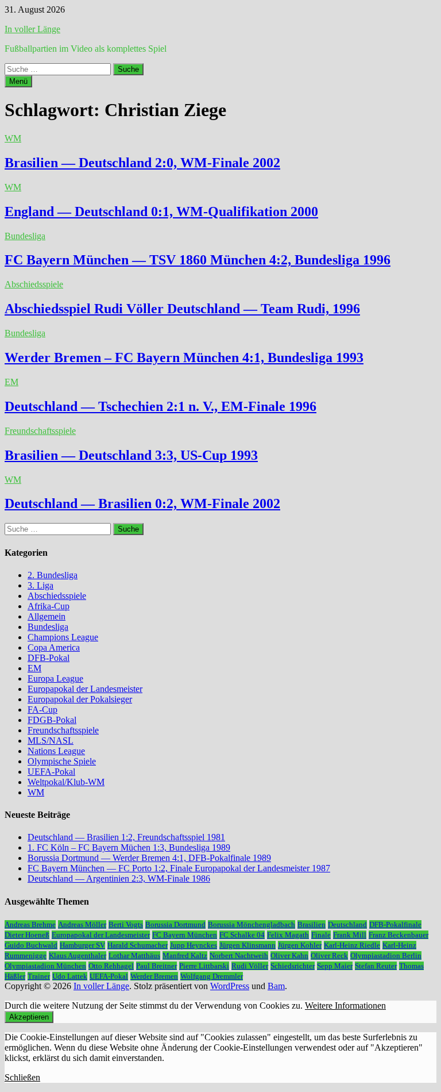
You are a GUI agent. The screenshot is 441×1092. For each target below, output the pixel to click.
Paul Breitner (156, 966)
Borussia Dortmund (175, 924)
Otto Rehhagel (111, 966)
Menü (18, 81)
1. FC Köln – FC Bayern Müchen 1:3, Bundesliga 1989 (129, 847)
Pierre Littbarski (204, 966)
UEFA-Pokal (51, 771)
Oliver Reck (329, 955)
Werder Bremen (154, 976)
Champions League (63, 637)
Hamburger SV (82, 945)
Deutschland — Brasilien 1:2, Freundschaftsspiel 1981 (126, 837)
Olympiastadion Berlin (385, 955)
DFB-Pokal (48, 658)
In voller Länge (32, 29)
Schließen (22, 1077)
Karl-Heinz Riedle (352, 945)
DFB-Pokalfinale (395, 924)
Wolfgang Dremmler (211, 976)
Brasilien (311, 924)
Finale (321, 934)
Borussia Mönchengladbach (251, 924)
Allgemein (46, 616)
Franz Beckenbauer (398, 934)
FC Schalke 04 (242, 934)
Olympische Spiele (62, 761)
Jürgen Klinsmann (247, 945)
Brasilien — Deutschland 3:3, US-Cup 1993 (131, 455)
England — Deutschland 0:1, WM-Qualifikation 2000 (161, 211)
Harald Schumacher (137, 945)
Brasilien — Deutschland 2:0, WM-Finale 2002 (142, 162)
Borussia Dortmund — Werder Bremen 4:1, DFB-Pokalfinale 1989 (149, 858)
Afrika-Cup (48, 606)
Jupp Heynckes (193, 945)
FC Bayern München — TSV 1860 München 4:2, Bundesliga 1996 (197, 259)
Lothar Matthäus (134, 955)
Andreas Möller (82, 924)
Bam (276, 986)
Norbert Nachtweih (239, 955)
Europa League (55, 678)
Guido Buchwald (31, 945)
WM (13, 138)
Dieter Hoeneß (27, 934)
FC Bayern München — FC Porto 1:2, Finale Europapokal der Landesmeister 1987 (179, 868)
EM (11, 382)
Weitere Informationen (345, 1005)
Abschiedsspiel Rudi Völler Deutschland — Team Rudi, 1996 (182, 308)
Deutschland (347, 924)
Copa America (54, 647)
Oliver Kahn (289, 955)
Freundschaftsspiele (40, 431)
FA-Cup (42, 709)
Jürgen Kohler (300, 945)
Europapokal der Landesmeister (85, 689)
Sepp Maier (335, 966)
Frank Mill (349, 934)
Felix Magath (288, 934)
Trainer (39, 976)
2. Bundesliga (53, 575)
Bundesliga (25, 236)
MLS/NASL (51, 740)
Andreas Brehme (30, 924)
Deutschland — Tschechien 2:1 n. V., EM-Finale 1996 (160, 406)
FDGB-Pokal (52, 720)
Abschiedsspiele (34, 284)
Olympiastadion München (45, 966)
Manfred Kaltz (185, 955)
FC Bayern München (184, 934)
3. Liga (40, 585)
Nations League (56, 751)
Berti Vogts (126, 924)
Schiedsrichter (292, 966)
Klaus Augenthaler (77, 955)
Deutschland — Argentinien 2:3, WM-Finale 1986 (119, 878)
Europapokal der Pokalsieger (80, 699)
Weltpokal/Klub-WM (66, 782)
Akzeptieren (29, 1017)
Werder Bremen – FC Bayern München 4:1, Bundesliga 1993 (184, 357)
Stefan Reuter (376, 966)
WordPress (229, 986)
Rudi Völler (249, 966)
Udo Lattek (69, 976)
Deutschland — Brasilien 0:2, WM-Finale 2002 (142, 503)
